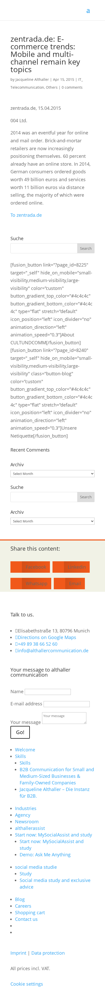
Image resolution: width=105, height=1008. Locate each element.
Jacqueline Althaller (32, 79)
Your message (25, 722)
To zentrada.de (26, 215)
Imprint (18, 953)
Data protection (48, 953)
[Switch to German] (17, 926)
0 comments (72, 87)
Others (52, 87)
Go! (20, 732)
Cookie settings (26, 984)
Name (16, 691)
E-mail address (26, 704)
